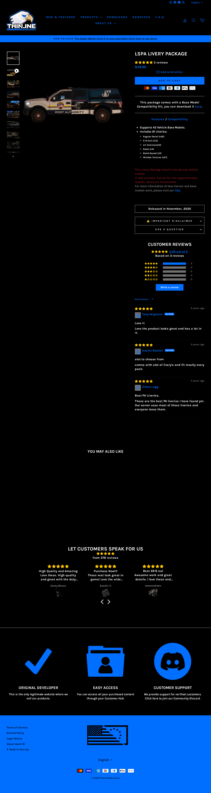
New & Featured (61, 17)
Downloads (117, 17)
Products (90, 17)
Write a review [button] (170, 287)
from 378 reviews (105, 558)
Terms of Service (17, 727)
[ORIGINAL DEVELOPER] (38, 661)
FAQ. (177, 190)
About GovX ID (16, 744)
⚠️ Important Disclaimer (170, 221)
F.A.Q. (160, 17)
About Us (104, 23)
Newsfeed (142, 17)
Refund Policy (15, 733)
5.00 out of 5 (178, 251)
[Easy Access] (105, 661)
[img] (144, 309)
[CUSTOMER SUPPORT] (172, 661)
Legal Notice (14, 738)
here (198, 106)
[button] (144, 62)
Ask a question (169, 229)
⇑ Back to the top (18, 749)
